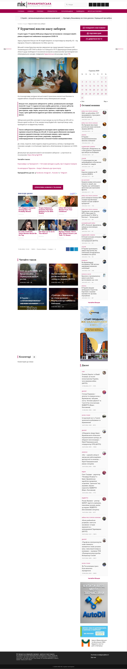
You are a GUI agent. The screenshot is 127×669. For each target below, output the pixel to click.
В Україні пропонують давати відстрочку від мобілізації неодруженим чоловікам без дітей (91, 251)
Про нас (93, 657)
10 (82, 86)
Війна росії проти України (90, 111)
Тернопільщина (67, 11)
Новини (30, 11)
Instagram (47, 173)
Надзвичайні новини (88, 146)
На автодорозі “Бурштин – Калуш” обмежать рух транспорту (39, 168)
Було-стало (86, 415)
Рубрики (40, 11)
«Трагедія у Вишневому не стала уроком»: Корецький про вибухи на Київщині (74, 18)
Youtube (55, 173)
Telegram (64, 173)
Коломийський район (88, 223)
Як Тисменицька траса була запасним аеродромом (90, 568)
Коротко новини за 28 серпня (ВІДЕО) (89, 173)
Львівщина (80, 11)
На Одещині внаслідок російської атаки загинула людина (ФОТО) (63, 276)
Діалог (85, 365)
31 (82, 98)
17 (82, 90)
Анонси (84, 452)
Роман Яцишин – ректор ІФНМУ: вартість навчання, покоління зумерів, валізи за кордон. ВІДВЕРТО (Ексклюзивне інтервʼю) (91, 505)
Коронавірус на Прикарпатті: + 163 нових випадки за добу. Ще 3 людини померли (47, 164)
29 (102, 94)
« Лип (82, 101)
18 (86, 90)
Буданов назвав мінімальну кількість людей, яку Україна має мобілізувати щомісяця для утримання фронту (91, 186)
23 (106, 90)
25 (86, 94)
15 (102, 86)
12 (90, 86)
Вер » (106, 101)
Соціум (25, 24)
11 (86, 86)
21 (98, 90)
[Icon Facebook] (91, 4)
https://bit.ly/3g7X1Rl (34, 155)
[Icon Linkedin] (99, 4)
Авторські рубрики (95, 11)
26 (90, 94)
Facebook (39, 173)
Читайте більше (94, 302)
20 (94, 90)
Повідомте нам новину (95, 28)
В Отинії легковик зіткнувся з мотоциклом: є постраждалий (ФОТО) (92, 239)
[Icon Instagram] (95, 4)
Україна (84, 135)
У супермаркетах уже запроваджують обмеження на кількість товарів (91, 162)
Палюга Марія (41, 249)
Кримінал (84, 260)
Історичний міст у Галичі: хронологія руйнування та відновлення (91, 420)
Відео (83, 170)
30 (106, 94)
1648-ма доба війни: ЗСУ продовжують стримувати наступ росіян (91, 115)
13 (94, 86)
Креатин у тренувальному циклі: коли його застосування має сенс (91, 278)
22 (102, 90)
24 (82, 94)
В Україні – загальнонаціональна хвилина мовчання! (22, 18)
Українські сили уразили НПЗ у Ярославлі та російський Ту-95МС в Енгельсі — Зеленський (90, 214)
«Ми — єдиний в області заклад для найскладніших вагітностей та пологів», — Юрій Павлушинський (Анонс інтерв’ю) (91, 459)
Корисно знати (86, 274)
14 (98, 86)
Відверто (85, 498)
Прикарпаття (52, 11)
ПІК (69, 54)
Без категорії (85, 180)
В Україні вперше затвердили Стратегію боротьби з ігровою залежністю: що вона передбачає (90, 291)
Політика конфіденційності (100, 655)
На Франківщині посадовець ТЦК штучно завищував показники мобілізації (90, 265)
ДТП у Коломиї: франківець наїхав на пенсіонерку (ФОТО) (91, 227)
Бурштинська (49, 54)
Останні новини (91, 105)
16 (106, 86)
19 (90, 90)
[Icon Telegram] (103, 4)
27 (94, 94)
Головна (21, 11)
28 (98, 94)
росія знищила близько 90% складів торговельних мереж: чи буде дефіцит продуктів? (92, 200)
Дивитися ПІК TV (95, 39)
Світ (83, 371)
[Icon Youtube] (107, 4)
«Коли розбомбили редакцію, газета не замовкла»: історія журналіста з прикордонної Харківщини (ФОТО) (91, 525)
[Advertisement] (45, 333)
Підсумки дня (95, 33)
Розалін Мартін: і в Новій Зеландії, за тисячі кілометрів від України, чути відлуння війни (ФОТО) (91, 379)
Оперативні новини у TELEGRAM (48, 187)
